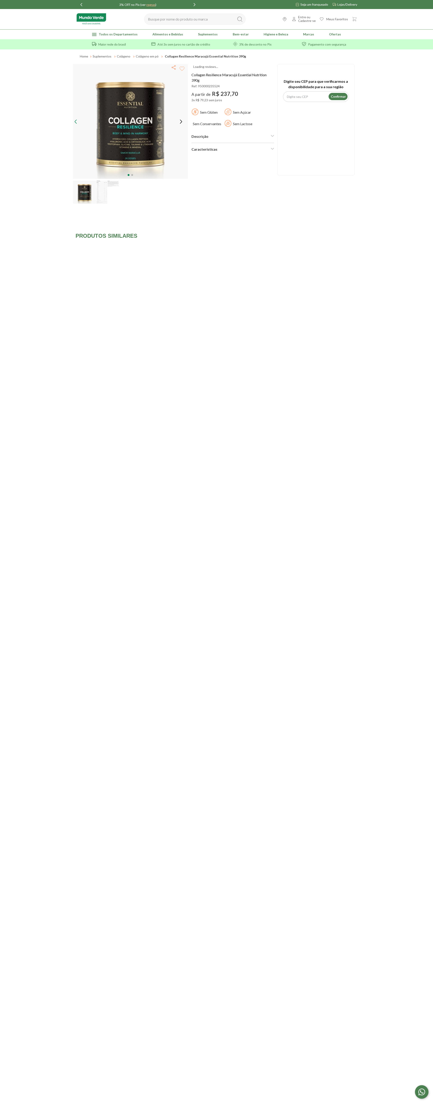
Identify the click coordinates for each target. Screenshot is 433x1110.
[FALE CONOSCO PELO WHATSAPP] (421, 1092)
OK (293, 58)
